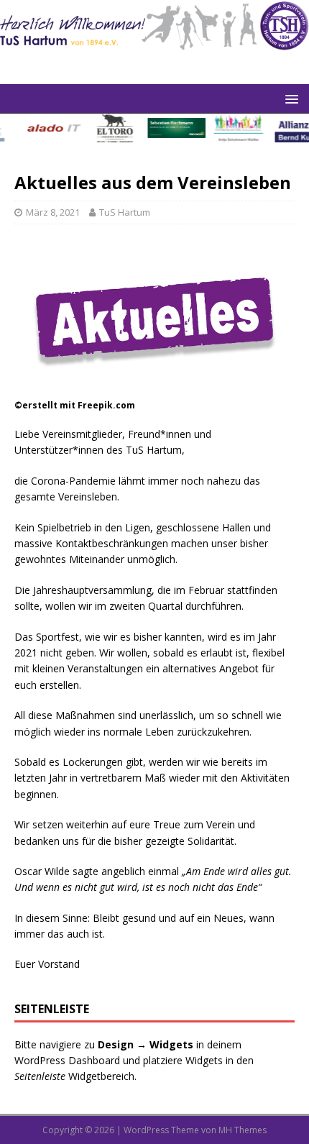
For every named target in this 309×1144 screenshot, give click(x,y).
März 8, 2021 (53, 212)
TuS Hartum (124, 212)
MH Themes (242, 1130)
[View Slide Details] (51, 128)
